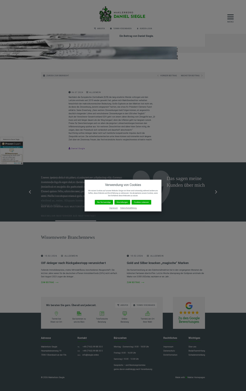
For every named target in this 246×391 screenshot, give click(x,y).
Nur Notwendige (104, 202)
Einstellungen (122, 202)
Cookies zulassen (141, 202)
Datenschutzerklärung (128, 208)
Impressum (113, 208)
